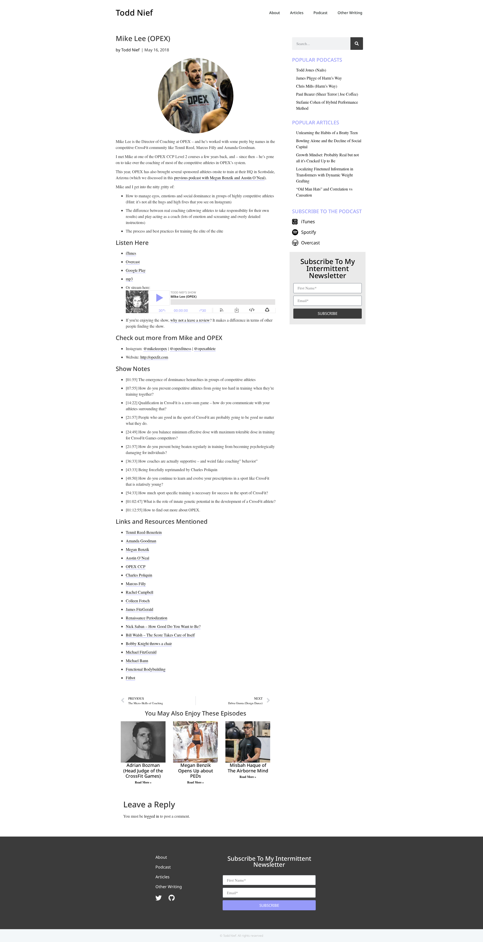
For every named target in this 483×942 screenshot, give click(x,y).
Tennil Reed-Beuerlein (144, 532)
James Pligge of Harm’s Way (319, 78)
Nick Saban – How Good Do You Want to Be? (163, 626)
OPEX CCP (135, 566)
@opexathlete (205, 348)
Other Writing (350, 12)
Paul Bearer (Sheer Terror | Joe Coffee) (327, 94)
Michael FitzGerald (141, 652)
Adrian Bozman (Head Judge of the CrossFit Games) (143, 770)
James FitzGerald (139, 609)
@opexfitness (180, 348)
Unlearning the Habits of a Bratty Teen (327, 132)
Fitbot (130, 677)
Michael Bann (137, 660)
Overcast (133, 261)
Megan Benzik (137, 549)
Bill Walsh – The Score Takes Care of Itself (160, 634)
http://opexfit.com (154, 357)
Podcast (320, 12)
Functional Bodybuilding (146, 669)
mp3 (129, 278)
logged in (151, 816)
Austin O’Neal (137, 557)
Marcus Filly (136, 583)
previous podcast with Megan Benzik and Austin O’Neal (219, 177)
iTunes (131, 253)
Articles (296, 12)
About (274, 12)
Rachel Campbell (139, 592)
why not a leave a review (190, 320)
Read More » (143, 782)
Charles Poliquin (139, 575)
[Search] (356, 43)
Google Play (136, 270)
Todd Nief (134, 12)
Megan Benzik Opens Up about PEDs (195, 770)
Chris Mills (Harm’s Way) (316, 86)
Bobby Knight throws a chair (149, 643)
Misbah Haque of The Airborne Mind (248, 768)
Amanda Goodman (141, 540)
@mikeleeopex (155, 348)
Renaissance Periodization (146, 617)
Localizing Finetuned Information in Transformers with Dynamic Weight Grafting (324, 174)
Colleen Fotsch (138, 600)
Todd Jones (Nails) (311, 69)
